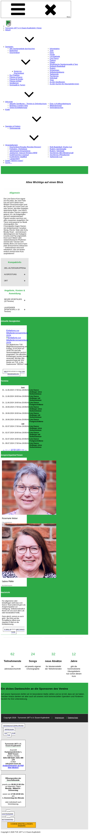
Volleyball (53, 78)
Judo (52, 51)
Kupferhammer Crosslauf (19, 155)
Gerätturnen (14, 83)
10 (12, 450)
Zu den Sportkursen (57, 82)
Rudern (52, 68)
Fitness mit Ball (15, 81)
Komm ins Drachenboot (19, 72)
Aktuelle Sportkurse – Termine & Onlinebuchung (28, 104)
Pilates (52, 62)
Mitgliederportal (56, 106)
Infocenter (9, 102)
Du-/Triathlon (15, 75)
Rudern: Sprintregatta (58, 149)
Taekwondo (54, 74)
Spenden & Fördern (12, 126)
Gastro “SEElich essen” (14, 161)
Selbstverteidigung (57, 72)
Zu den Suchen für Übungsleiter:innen (64, 84)
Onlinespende (15, 128)
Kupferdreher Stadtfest (18, 157)
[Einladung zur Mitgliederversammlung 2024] (17, 340)
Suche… (8, 163)
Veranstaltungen (11, 145)
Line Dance (54, 58)
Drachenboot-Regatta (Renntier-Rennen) (25, 147)
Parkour (53, 60)
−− (6, 450)
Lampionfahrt (15, 159)
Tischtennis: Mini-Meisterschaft (61, 153)
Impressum (59, 718)
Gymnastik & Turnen (17, 85)
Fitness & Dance (16, 77)
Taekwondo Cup (56, 157)
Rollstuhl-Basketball (57, 66)
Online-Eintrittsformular (18, 108)
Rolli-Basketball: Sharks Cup (61, 147)
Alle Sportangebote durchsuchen (22, 49)
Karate (52, 54)
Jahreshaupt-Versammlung (20, 151)
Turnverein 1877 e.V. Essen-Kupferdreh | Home (23, 28)
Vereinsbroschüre (56, 108)
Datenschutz (73, 718)
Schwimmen (54, 70)
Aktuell (8, 30)
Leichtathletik (55, 56)
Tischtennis (54, 76)
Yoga (52, 80)
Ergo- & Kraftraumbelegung (60, 104)
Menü (68, 17)
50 (14, 450)
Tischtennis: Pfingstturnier (60, 155)
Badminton (14, 51)
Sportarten (9, 47)
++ (23, 450)
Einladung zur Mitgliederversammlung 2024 (17, 332)
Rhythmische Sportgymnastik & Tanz (64, 64)
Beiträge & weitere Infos (19, 106)
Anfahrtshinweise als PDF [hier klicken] (13, 767)
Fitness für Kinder (16, 79)
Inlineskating (54, 49)
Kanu (52, 52)
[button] (15, 268)
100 (18, 450)
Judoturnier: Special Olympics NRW (23, 153)
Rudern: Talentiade (57, 151)
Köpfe (7, 109)
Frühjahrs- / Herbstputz (18, 149)
